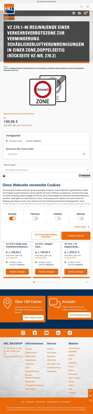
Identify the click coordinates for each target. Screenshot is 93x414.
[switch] (35, 218)
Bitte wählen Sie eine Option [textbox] (17, 170)
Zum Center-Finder (33, 317)
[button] (74, 13)
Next (86, 281)
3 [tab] (38, 282)
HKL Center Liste (13, 351)
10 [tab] (54, 282)
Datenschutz (40, 402)
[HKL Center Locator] (90, 396)
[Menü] (87, 6)
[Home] (9, 11)
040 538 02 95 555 (14, 348)
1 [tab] (34, 282)
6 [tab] (45, 282)
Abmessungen (10, 165)
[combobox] (46, 170)
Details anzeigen (17, 272)
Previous (6, 281)
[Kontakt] (90, 400)
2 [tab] (36, 282)
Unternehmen (65, 402)
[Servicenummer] (90, 391)
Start (5, 66)
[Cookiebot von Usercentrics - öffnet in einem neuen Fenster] (80, 176)
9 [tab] (52, 282)
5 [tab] (43, 282)
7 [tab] (47, 282)
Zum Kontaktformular (79, 315)
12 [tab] (59, 282)
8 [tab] (50, 282)
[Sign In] (79, 13)
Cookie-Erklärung (53, 402)
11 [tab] (56, 282)
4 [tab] (41, 282)
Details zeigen (80, 227)
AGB (22, 402)
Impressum (30, 402)
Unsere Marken (75, 348)
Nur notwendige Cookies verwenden (46, 235)
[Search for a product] (82, 6)
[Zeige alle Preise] (7, 252)
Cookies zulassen (76, 235)
